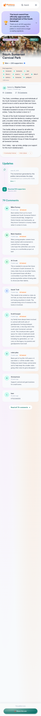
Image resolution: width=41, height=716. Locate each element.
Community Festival (10, 153)
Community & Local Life (11, 39)
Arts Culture (23, 153)
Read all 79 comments (20, 407)
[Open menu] (36, 5)
